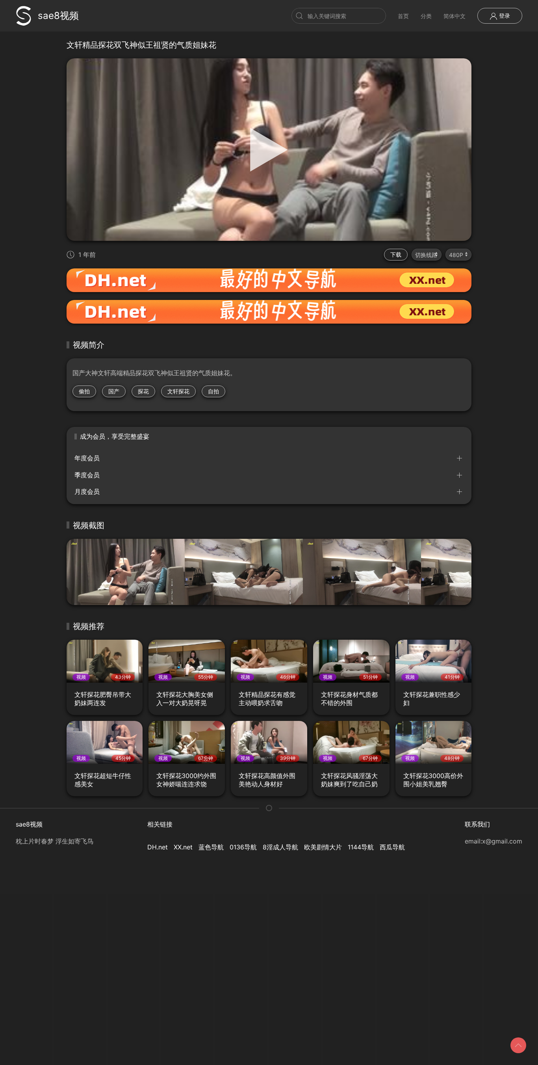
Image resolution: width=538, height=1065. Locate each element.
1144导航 (361, 847)
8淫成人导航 (280, 847)
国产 (113, 391)
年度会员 (87, 458)
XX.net (183, 847)
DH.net (157, 847)
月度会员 (87, 491)
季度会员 (87, 475)
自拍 (213, 391)
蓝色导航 (211, 847)
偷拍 (84, 391)
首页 (403, 16)
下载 (395, 254)
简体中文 (454, 16)
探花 (143, 391)
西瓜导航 (392, 847)
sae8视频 (58, 15)
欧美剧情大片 (323, 847)
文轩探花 (178, 391)
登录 (503, 15)
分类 (426, 16)
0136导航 (243, 847)
